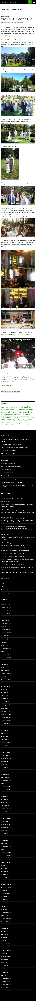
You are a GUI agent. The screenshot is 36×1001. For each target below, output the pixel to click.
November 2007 (5, 950)
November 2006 (5, 984)
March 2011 (4, 843)
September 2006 (5, 991)
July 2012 (3, 796)
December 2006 (5, 981)
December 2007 (5, 947)
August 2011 (4, 827)
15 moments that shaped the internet (11, 444)
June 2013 (3, 768)
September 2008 (5, 925)
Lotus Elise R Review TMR (13, 416)
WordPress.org (5, 593)
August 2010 (4, 865)
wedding (17, 391)
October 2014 (4, 717)
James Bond (25, 412)
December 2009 (5, 884)
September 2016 (5, 661)
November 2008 (5, 918)
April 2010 (4, 874)
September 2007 (5, 956)
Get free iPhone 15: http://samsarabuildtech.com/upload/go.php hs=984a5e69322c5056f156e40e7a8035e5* (13, 543)
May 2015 (3, 695)
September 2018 (5, 614)
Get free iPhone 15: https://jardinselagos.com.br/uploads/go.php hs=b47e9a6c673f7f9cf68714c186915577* (13, 518)
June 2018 (3, 617)
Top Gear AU (27, 423)
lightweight (25, 414)
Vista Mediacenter (15, 424)
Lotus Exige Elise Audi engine (16, 417)
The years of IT (9, 501)
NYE (33, 417)
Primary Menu (34, 2)
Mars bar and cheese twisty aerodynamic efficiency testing (17, 546)
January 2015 (4, 708)
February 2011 (5, 846)
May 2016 (3, 664)
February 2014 (5, 742)
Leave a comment (18, 22)
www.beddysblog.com (8, 2)
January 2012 (4, 812)
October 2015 (4, 686)
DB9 (24, 409)
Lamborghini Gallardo (5, 414)
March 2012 (4, 805)
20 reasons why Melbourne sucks (15, 498)
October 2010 (4, 859)
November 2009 (5, 887)
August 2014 (4, 724)
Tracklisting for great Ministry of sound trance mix (14, 447)
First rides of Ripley (6, 469)
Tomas (2, 567)
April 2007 (4, 972)
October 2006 (4, 988)
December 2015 (5, 680)
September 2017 (5, 632)
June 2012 (3, 799)
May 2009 (3, 906)
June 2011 (3, 834)
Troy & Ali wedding (7, 391)
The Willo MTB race (6, 457)
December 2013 (5, 749)
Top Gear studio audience (6, 424)
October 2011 (4, 821)
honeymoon (15, 411)
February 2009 (5, 912)
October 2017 (4, 629)
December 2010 (5, 852)
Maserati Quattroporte (27, 417)
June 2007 (3, 966)
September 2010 (5, 862)
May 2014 (3, 733)
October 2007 (4, 953)
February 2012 (5, 808)
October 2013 (4, 755)
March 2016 (4, 670)
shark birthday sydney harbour (18, 420)
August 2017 (4, 636)
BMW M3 (3, 409)
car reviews (8, 409)
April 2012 (4, 802)
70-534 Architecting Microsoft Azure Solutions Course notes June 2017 (16, 529)
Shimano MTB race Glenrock (8, 463)
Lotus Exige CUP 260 (5, 417)
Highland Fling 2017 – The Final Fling (11, 466)
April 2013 (4, 774)
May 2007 (3, 969)
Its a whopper (4, 460)
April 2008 (4, 937)
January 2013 (4, 783)
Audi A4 (10, 407)
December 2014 (5, 711)
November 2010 (5, 856)
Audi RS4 (18, 407)
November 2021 (5, 604)
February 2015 (5, 705)
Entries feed (4, 586)
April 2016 (4, 667)
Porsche (3, 419)
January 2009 (4, 915)
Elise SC (26, 409)
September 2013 (5, 758)
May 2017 (3, 642)
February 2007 (5, 978)
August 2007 (4, 959)
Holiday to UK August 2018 (8, 450)
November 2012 (5, 790)
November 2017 (5, 626)
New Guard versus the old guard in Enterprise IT (14, 479)
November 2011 (5, 818)
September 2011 (5, 824)
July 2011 (3, 830)
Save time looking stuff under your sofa (11, 482)
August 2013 (4, 761)
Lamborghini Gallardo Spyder (16, 414)
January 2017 (4, 651)
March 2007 (4, 975)
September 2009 (5, 893)
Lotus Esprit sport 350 (23, 416)
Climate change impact (7, 472)
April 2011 (4, 840)
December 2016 (5, 654)
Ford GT (5, 412)
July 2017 (3, 639)
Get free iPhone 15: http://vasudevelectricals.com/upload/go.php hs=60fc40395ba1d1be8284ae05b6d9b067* (13, 526)
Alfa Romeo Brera (4, 407)
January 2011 (4, 849)
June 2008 (3, 931)
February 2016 (5, 673)
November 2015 (5, 683)
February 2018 (5, 623)
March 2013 (4, 777)
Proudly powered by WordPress (8, 999)
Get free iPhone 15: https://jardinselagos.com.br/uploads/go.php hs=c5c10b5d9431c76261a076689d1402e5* (13, 510)
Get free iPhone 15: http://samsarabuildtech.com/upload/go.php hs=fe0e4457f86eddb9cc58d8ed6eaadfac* (13, 536)
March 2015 (4, 702)
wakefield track (23, 424)
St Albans (27, 421)
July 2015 (3, 689)
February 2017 (5, 648)
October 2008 (4, 922)
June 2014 (3, 730)
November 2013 (5, 752)
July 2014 (3, 727)
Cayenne (13, 409)
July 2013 (3, 764)
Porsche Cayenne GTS (29, 419)
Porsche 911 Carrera (10, 419)
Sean (2, 501)
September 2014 (5, 720)
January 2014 (4, 746)
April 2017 (4, 645)
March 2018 (4, 620)
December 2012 (5, 786)
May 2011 (3, 837)
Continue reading (7, 385)
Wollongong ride (5, 476)
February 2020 (5, 610)
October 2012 (4, 793)
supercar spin (6, 423)
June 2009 (3, 903)
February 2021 (5, 607)
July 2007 (3, 962)
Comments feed (5, 590)
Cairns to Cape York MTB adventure (10, 454)
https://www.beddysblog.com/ (9, 559)
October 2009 (4, 890)
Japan (31, 412)
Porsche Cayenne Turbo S (6, 420)
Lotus (29, 414)
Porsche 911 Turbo (20, 419)
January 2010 (4, 881)
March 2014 (4, 739)
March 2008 (4, 940)
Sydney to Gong (20, 423)
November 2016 (5, 658)
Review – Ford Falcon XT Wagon (22, 550)
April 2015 (4, 698)
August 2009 (4, 896)
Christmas (19, 409)
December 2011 (5, 815)
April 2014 (4, 736)
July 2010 (3, 868)
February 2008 (5, 944)
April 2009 (4, 909)
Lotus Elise (4, 416)
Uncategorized (5, 16)
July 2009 (3, 900)
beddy (22, 407)
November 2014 (5, 714)
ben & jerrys (28, 407)
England (31, 409)
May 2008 (3, 934)
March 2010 (4, 878)
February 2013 (5, 780)
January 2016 (4, 676)
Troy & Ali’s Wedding (16, 19)
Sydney (14, 423)
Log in (2, 583)
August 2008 (4, 928)
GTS (8, 412)
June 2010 (3, 871)
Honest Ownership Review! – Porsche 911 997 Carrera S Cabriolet (18, 560)
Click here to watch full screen (22, 334)
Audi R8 (13, 407)
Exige (2, 412)
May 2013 (3, 771)
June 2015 (3, 692)
